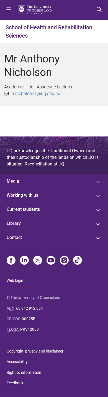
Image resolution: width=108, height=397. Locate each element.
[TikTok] (77, 261)
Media (13, 181)
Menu (9, 10)
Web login (15, 280)
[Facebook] (11, 261)
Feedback (15, 383)
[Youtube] (51, 261)
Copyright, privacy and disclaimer (35, 351)
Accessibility (17, 361)
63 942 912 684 (29, 308)
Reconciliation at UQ (44, 164)
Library (14, 223)
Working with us (22, 195)
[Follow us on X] (37, 261)
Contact (14, 237)
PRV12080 (29, 329)
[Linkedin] (24, 261)
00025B (28, 319)
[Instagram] (64, 261)
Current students (23, 209)
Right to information (24, 372)
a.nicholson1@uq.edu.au (36, 93)
